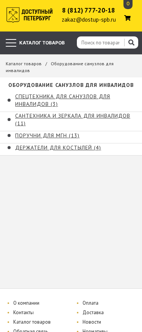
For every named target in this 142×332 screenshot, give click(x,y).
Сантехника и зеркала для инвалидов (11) (72, 119)
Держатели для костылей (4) (58, 147)
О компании (26, 303)
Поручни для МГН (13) (47, 135)
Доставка (93, 312)
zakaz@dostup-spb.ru (89, 19)
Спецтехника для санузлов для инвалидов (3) (62, 100)
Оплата (90, 303)
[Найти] (131, 42)
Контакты (23, 312)
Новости (92, 322)
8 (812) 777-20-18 (88, 10)
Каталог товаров (24, 63)
